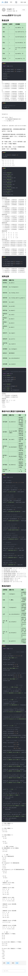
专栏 (11, 2)
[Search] (16, 2)
